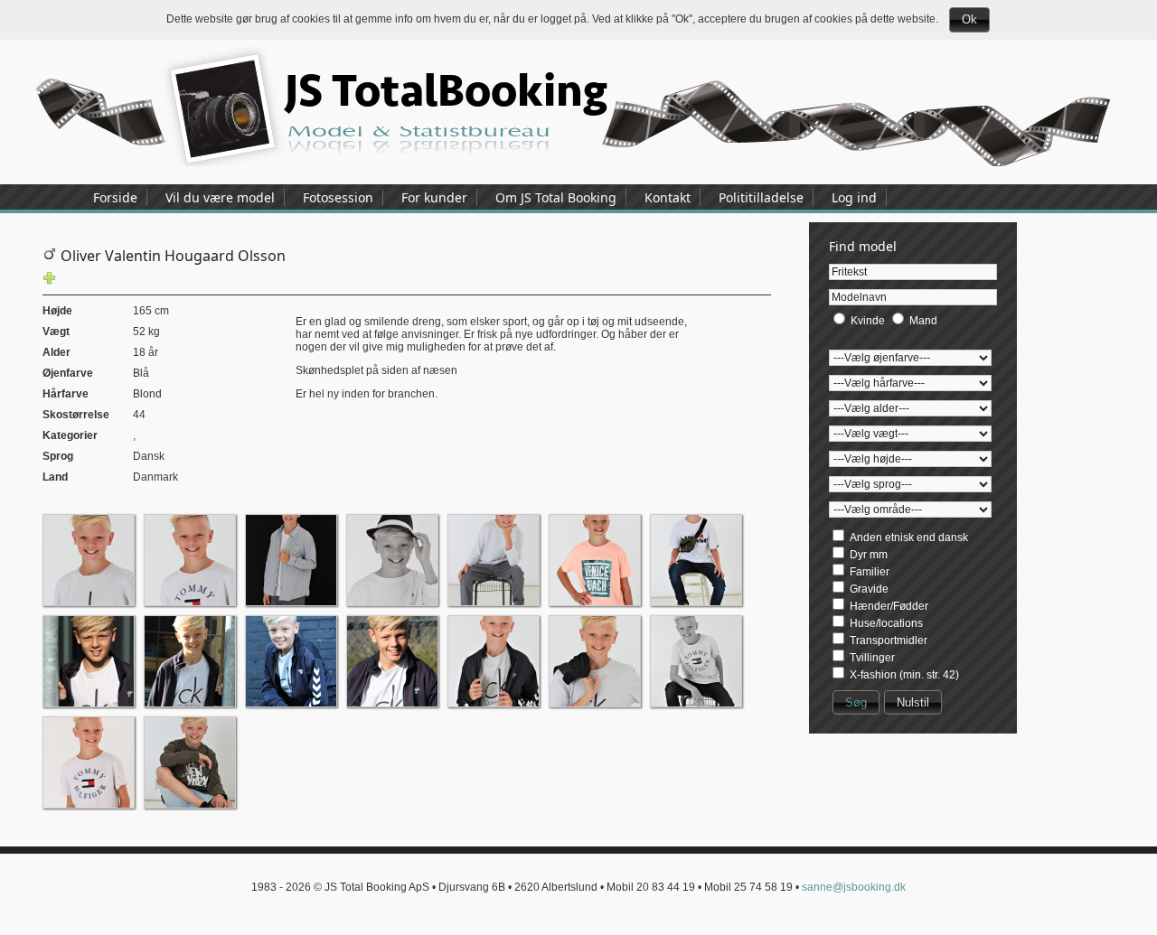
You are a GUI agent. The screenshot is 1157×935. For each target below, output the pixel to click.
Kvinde (868, 320)
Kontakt (667, 197)
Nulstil (913, 702)
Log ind (854, 197)
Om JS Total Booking (555, 197)
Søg (856, 702)
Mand (923, 320)
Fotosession (338, 197)
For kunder (434, 197)
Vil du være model (220, 197)
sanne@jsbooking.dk (854, 887)
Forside (115, 197)
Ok (969, 19)
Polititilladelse (761, 197)
